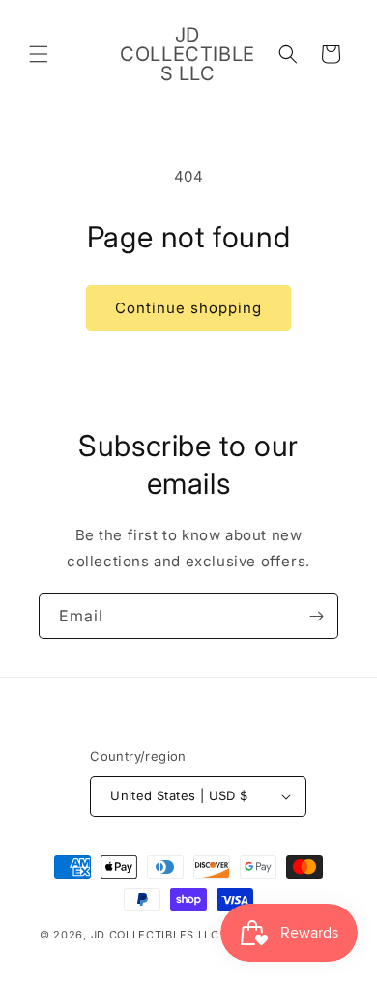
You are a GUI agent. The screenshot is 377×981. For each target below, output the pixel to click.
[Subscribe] (316, 616)
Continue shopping (188, 308)
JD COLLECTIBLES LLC (157, 934)
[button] (38, 54)
